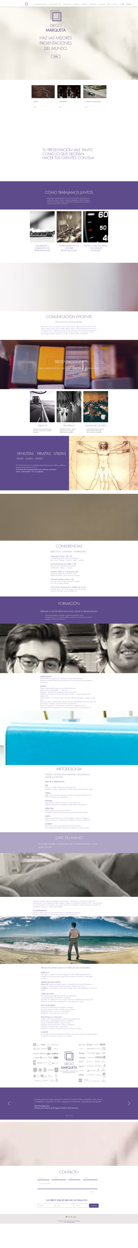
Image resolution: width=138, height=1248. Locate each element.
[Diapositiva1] (66, 1115)
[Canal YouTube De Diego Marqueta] (66, 1217)
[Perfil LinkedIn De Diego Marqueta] (72, 1217)
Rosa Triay (71, 1222)
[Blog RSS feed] (123, 4)
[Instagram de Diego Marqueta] (69, 1217)
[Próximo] (129, 1103)
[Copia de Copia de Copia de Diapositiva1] (70, 1115)
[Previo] (9, 1103)
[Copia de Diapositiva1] (67, 1115)
